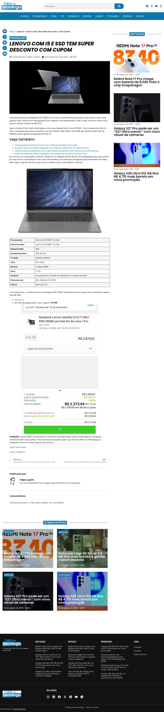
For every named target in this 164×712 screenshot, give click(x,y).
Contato (137, 647)
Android (24, 16)
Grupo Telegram (17, 452)
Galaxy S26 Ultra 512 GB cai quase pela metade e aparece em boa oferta (113, 675)
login (32, 502)
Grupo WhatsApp (17, 447)
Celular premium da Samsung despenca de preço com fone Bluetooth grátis (113, 657)
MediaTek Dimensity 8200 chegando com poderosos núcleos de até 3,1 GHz (51, 153)
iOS (62, 16)
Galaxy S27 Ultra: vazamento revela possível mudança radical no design (48, 673)
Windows (127, 16)
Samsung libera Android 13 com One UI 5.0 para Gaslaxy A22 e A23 (46, 145)
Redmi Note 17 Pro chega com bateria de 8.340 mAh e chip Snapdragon (49, 648)
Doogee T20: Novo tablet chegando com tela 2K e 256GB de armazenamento (52, 148)
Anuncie (137, 650)
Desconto (19, 299)
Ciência (139, 16)
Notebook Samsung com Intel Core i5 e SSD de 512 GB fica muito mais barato (114, 667)
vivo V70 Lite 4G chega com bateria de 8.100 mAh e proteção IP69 (81, 673)
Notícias (87, 16)
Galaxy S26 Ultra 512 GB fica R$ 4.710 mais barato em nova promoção (49, 665)
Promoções (113, 16)
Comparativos (40, 16)
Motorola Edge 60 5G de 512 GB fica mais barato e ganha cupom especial (81, 656)
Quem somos (140, 654)
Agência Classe (20, 709)
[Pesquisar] (119, 6)
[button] (5, 31)
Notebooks (73, 16)
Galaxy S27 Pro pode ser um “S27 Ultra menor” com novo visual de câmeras (48, 656)
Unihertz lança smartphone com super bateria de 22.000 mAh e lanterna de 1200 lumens (57, 150)
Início (12, 31)
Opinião (99, 16)
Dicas (54, 16)
